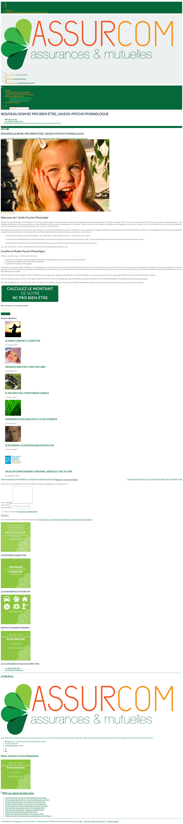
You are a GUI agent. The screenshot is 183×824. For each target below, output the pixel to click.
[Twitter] (6, 5)
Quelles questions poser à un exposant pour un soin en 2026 (26, 806)
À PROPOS (9, 10)
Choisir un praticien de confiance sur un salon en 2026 (24, 814)
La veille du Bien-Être (12, 668)
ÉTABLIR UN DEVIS (12, 102)
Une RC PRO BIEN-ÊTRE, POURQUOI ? (20, 94)
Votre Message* (7, 503)
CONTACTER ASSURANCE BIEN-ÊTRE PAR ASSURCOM (26, 12)
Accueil (7, 90)
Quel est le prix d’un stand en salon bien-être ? (21, 812)
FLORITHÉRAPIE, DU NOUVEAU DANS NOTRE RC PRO (29, 445)
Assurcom (18, 821)
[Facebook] (5, 3)
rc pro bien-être (82, 138)
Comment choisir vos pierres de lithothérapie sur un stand (25, 798)
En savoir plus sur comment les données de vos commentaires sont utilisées (65, 520)
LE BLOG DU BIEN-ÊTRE (14, 96)
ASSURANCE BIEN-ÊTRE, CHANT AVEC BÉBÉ (25, 367)
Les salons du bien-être (21, 793)
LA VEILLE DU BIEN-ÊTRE (19, 100)
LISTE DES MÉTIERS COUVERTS (17, 92)
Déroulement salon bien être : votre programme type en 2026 (27, 800)
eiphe (81, 821)
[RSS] (5, 7)
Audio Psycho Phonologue (65, 138)
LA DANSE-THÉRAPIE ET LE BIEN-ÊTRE (22, 340)
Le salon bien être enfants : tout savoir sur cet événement (25, 804)
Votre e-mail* (6, 507)
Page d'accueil (12, 119)
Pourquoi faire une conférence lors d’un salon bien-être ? (25, 808)
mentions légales (113, 821)
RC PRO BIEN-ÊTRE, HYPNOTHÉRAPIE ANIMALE (27, 393)
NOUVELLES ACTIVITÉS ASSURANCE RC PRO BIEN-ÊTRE (154, 479)
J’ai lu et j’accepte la (20, 512)
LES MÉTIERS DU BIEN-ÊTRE (20, 98)
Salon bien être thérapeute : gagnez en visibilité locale (24, 810)
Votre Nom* (5, 505)
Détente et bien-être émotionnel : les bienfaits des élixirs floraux (28, 816)
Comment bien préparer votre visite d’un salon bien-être (25, 802)
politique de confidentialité (27, 512)
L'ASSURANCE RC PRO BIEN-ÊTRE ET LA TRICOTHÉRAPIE (31, 419)
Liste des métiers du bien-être (94, 821)
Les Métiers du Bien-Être (14, 121)
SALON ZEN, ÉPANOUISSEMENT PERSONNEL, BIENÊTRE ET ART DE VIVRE (38, 471)
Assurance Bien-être (11, 138)
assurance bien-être (48, 138)
